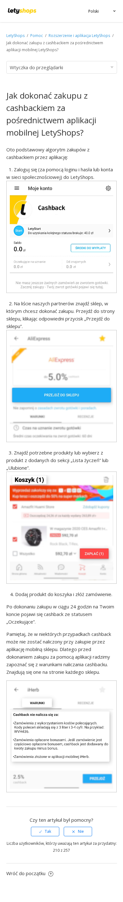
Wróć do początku (26, 873)
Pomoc (37, 35)
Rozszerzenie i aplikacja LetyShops (79, 35)
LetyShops (15, 35)
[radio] (45, 831)
